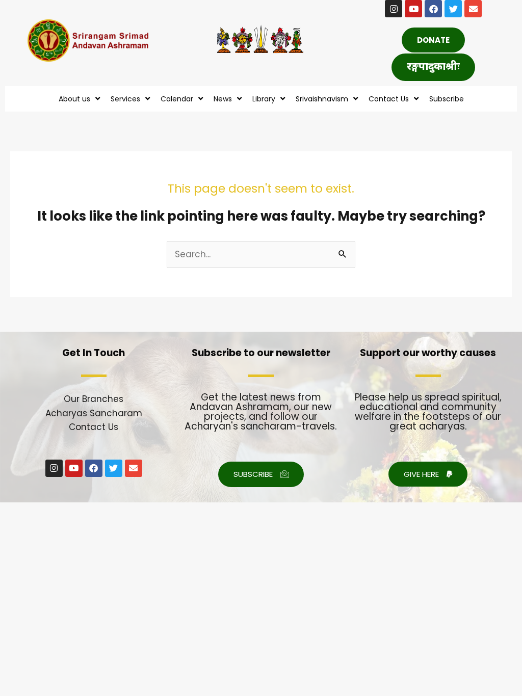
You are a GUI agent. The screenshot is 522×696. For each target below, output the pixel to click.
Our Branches (93, 399)
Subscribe (446, 99)
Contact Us (93, 427)
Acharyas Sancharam (93, 413)
